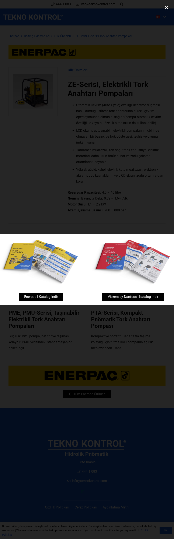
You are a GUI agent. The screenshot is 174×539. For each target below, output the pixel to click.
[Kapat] (166, 7)
